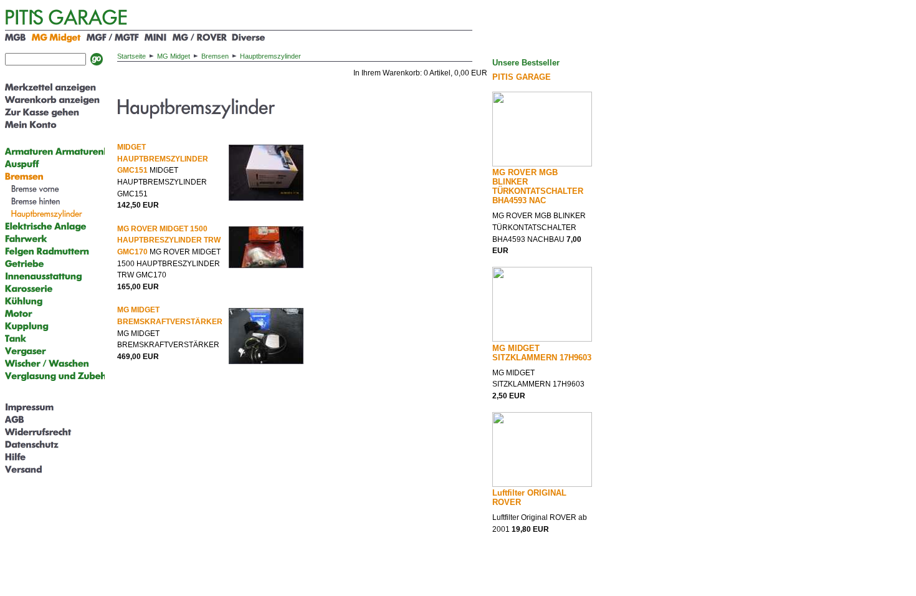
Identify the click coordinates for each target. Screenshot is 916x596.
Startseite (131, 56)
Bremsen (215, 56)
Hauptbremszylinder (270, 56)
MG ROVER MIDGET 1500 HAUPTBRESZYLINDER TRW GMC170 (169, 240)
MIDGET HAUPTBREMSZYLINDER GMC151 (162, 159)
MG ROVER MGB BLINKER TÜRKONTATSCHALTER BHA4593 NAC (537, 186)
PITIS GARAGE (521, 77)
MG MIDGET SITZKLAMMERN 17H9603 (541, 353)
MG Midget (173, 56)
